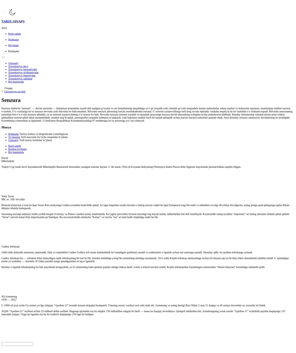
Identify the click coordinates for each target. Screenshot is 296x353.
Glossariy (13, 140)
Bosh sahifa (14, 146)
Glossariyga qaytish (14, 91)
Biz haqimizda (16, 152)
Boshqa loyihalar (17, 149)
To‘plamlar (14, 137)
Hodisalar (13, 134)
